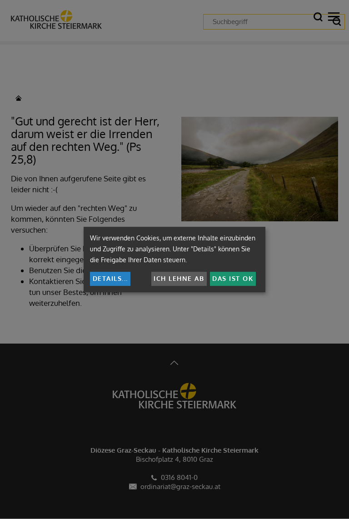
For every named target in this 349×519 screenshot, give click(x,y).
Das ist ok (232, 278)
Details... (110, 278)
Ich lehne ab (179, 278)
